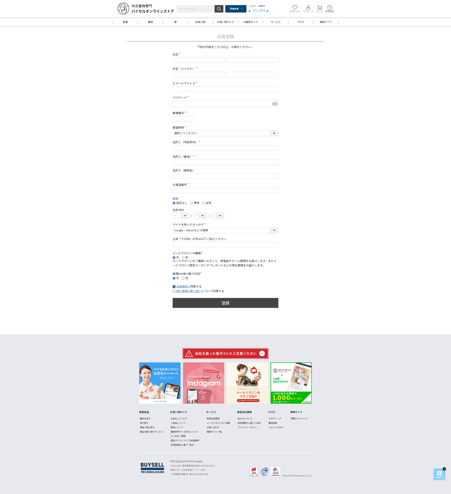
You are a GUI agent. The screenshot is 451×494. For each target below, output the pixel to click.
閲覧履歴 (330, 11)
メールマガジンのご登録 (218, 423)
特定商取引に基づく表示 (249, 423)
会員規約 (181, 286)
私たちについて (245, 419)
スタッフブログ (275, 427)
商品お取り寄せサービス (151, 432)
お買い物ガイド (225, 22)
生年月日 (178, 210)
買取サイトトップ (299, 419)
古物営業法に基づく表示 (182, 445)
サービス (276, 22)
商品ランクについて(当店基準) (185, 440)
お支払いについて (179, 419)
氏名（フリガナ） (186, 69)
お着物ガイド (250, 22)
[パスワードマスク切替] (274, 104)
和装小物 (200, 22)
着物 (150, 22)
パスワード (181, 97)
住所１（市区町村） (187, 142)
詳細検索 (234, 9)
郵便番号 (180, 113)
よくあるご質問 (178, 436)
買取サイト (326, 22)
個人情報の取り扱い (189, 291)
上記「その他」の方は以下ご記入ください (199, 239)
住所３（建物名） (184, 170)
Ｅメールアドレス (186, 83)
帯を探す (144, 423)
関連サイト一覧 (214, 432)
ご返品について (178, 423)
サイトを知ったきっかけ (190, 224)
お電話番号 (181, 184)
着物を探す (145, 419)
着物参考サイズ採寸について (184, 432)
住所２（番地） (184, 156)
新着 (125, 22)
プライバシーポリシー (248, 427)
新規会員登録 (213, 419)
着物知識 (272, 423)
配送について (177, 427)
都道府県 (180, 127)
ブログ (300, 22)
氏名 (177, 54)
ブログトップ (274, 419)
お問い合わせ (213, 427)
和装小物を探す (147, 427)
